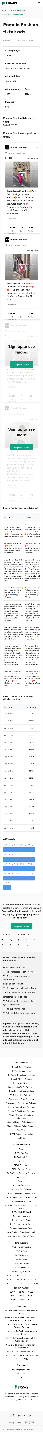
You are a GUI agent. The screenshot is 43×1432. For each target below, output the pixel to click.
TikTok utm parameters (21, 1071)
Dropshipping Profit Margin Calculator (22, 1103)
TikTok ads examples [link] (18, 10)
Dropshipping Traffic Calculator (21, 1087)
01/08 (21, 1299)
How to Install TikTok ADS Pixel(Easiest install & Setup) (21, 1357)
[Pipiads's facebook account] (13, 1415)
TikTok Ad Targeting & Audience (21, 1075)
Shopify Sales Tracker (21, 1067)
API (21, 1377)
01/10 (30, 1295)
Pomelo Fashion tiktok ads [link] (12, 14)
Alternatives (21, 1177)
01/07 (30, 1299)
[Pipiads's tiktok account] (24, 1415)
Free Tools (21, 1130)
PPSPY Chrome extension (21, 1134)
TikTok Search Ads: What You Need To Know (21, 1312)
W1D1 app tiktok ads (5, 939)
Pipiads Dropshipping (21, 1201)
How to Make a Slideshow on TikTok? (21, 1351)
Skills (21, 1161)
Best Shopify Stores (21, 1216)
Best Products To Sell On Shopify (21, 1232)
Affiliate (21, 1138)
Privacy (11, 1422)
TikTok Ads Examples (21, 1247)
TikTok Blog (21, 1251)
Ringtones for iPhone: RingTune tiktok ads (13, 944)
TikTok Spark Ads (21, 1157)
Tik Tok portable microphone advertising (16, 977)
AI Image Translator (21, 1185)
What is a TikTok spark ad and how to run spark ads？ (21, 1346)
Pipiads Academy (21, 1267)
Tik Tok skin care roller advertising (19, 987)
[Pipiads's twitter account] (19, 1415)
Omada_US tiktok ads (5, 944)
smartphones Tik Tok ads (15, 996)
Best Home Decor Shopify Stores (21, 1236)
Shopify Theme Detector (21, 1079)
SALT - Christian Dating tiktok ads (21, 939)
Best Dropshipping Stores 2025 (21, 1193)
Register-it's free (21, 364)
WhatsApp (21, 1373)
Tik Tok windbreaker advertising (18, 971)
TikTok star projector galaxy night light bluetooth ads (19, 1002)
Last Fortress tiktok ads (38, 944)
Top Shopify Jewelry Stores (21, 1224)
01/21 (12, 1295)
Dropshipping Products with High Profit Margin (21, 1206)
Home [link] (3, 10)
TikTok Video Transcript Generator (21, 1173)
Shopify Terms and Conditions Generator (21, 1116)
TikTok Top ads (21, 1255)
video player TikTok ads (14, 967)
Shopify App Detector (22, 1083)
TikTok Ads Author (21, 1263)
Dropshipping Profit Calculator (21, 1099)
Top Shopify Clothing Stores (21, 1228)
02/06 (21, 1291)
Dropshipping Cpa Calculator (21, 1091)
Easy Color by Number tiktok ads (30, 939)
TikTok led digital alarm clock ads (19, 1012)
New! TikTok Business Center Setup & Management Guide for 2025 (21, 1319)
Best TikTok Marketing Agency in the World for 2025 (21, 1339)
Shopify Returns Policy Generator (21, 1122)
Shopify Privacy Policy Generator (21, 1107)
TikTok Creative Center (21, 1169)
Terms (19, 1422)
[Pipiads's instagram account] (30, 1415)
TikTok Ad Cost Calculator (21, 1095)
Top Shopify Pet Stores (21, 1220)
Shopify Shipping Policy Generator (21, 1126)
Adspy (21, 1149)
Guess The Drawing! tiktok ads (38, 939)
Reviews (21, 1181)
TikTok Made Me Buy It (21, 1212)
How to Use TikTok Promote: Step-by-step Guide (22, 1332)
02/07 (12, 1291)
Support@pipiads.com (21, 1369)
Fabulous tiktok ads (13, 939)
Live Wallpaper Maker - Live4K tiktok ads (30, 944)
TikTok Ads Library (22, 1165)
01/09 (12, 1299)
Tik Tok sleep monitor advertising (19, 992)
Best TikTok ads (21, 1259)
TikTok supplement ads (14, 1008)
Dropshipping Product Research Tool (21, 1197)
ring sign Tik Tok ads (13, 983)
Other (35, 1283)
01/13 (21, 1295)
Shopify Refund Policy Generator (21, 1111)
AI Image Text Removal (21, 1189)
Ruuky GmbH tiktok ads (21, 944)
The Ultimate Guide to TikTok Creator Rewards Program (21, 1325)
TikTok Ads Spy (21, 1153)
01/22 (30, 1291)
